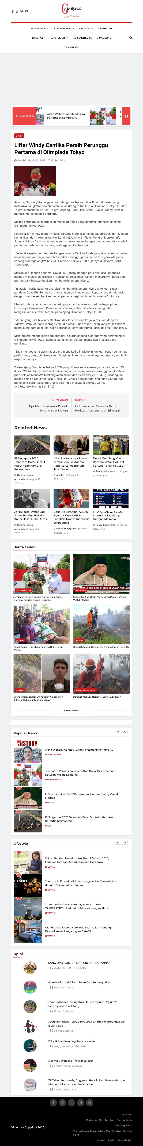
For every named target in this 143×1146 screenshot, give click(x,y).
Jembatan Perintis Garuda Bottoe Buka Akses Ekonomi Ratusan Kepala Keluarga (37, 598)
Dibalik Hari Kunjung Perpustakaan (71, 1041)
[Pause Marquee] (126, 116)
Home (100, 1140)
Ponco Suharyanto (105, 471)
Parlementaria (82, 38)
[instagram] (17, 11)
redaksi (22, 160)
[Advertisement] (71, 79)
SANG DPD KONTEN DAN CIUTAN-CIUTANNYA (79, 962)
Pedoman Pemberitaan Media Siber (109, 1120)
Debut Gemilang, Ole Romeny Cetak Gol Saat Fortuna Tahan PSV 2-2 (108, 462)
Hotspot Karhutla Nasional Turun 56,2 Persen (97, 697)
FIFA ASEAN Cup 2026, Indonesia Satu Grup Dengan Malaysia (108, 515)
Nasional (81, 590)
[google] (80, 1103)
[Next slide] (124, 732)
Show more (71, 710)
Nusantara (38, 28)
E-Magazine (104, 38)
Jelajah (20, 640)
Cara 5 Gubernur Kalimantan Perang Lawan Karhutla (101, 647)
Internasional (62, 28)
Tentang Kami (123, 1125)
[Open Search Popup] (130, 37)
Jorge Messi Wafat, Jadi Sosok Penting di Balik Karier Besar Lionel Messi (31, 515)
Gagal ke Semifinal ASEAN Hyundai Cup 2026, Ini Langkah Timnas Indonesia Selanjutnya (71, 517)
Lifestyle (37, 38)
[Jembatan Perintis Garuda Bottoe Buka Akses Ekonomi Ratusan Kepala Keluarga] (90, 116)
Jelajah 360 (71, 47)
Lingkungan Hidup (85, 690)
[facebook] (13, 11)
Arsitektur (58, 38)
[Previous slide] (118, 732)
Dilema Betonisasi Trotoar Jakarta (70, 1060)
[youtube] (26, 11)
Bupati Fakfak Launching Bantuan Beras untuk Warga (80, 819)
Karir (111, 1140)
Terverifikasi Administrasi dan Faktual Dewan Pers (102, 1133)
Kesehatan (105, 28)
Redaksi (127, 1114)
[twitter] (21, 11)
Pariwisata (86, 28)
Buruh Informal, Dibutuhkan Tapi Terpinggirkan (79, 982)
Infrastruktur (23, 590)
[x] (71, 1103)
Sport (19, 136)
